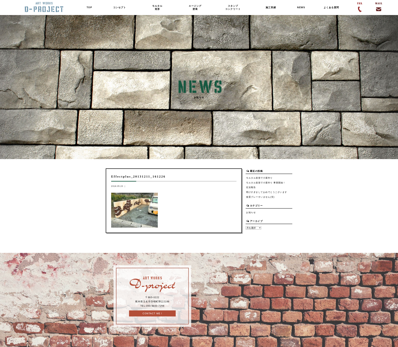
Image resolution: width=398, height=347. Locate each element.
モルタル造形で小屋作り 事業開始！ (266, 183)
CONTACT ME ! (152, 313)
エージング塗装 (195, 7)
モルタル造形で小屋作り (259, 178)
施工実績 (271, 7)
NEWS (301, 7)
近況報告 (251, 187)
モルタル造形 (157, 7)
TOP (89, 7)
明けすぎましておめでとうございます (266, 192)
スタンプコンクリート (233, 7)
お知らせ (251, 212)
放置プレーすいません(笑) (260, 197)
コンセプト (119, 7)
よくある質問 (331, 7)
